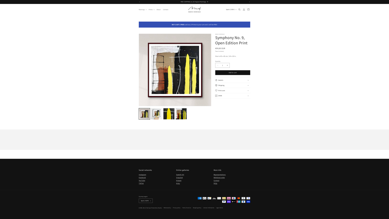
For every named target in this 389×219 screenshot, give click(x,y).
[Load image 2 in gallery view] (156, 113)
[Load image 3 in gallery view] (169, 113)
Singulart (179, 178)
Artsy (178, 183)
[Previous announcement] (139, 2)
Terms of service (186, 207)
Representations (220, 175)
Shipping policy (197, 207)
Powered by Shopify (156, 208)
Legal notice (219, 207)
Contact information (208, 207)
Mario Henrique (147, 208)
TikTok (141, 183)
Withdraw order (219, 178)
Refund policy (167, 207)
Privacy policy (176, 207)
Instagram (142, 175)
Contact (216, 180)
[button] (142, 9)
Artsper (178, 180)
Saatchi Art (180, 175)
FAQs (215, 183)
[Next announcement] (249, 2)
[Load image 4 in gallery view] (181, 113)
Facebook (142, 178)
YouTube (142, 180)
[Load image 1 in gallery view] (144, 113)
